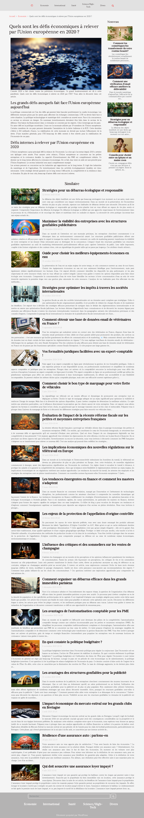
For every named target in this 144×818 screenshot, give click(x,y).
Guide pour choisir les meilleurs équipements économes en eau (85, 255)
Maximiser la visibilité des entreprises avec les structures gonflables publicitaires (84, 223)
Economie (44, 5)
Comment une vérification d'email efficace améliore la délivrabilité (120, 85)
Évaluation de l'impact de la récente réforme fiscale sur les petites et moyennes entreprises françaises (85, 417)
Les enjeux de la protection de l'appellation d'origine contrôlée (88, 514)
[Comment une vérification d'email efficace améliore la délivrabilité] (120, 71)
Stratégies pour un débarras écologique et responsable (120, 122)
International (59, 5)
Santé (73, 5)
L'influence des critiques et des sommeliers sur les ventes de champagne (86, 546)
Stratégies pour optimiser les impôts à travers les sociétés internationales (85, 290)
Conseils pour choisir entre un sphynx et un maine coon (120, 157)
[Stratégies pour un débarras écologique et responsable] (120, 110)
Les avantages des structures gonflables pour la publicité (84, 673)
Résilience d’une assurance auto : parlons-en (75, 735)
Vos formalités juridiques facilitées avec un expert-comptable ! (87, 353)
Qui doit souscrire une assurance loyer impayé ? (77, 766)
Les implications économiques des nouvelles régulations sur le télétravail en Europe (88, 449)
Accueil (12, 16)
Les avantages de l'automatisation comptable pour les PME (85, 611)
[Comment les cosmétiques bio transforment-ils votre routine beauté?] (120, 33)
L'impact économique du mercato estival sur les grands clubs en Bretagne (87, 705)
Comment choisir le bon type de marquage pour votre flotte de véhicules (86, 385)
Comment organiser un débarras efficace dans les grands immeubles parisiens (84, 581)
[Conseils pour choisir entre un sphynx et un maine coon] (120, 145)
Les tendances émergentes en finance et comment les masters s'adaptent (88, 481)
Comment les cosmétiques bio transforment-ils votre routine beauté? (120, 47)
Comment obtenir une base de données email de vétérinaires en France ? (86, 321)
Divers (102, 5)
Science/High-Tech (88, 5)
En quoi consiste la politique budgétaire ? (72, 642)
